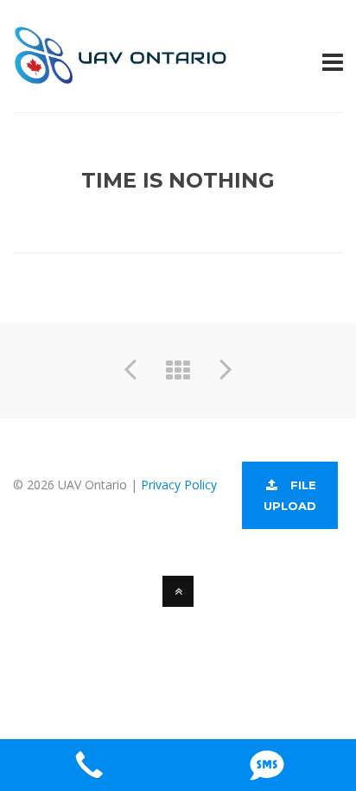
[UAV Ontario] (121, 75)
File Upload (290, 495)
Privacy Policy (179, 484)
